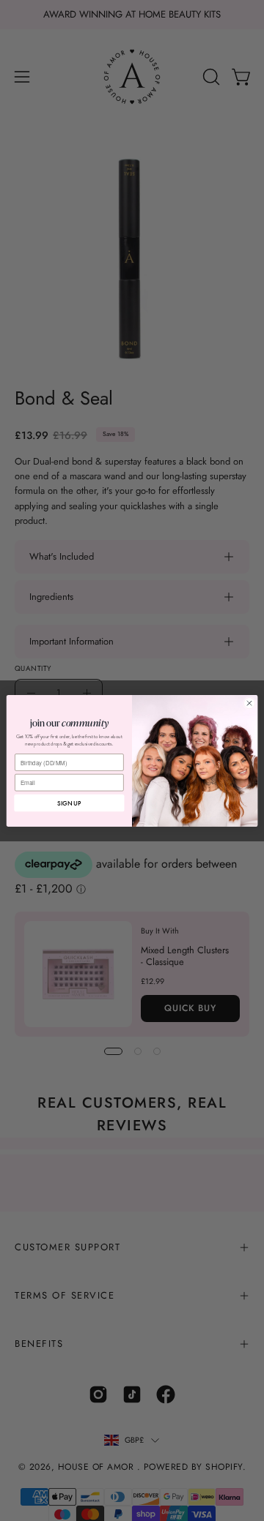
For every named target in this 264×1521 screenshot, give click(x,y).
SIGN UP (69, 803)
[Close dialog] (248, 702)
